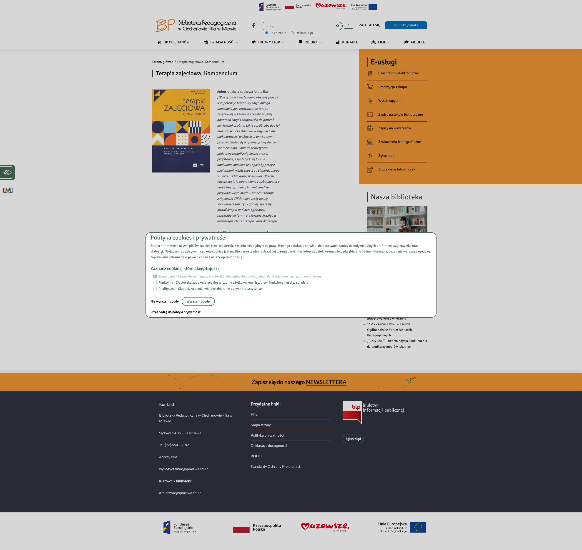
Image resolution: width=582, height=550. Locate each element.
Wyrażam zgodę (198, 301)
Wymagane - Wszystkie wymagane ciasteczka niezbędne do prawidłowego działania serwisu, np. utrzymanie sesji (241, 276)
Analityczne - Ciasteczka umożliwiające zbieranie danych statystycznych (210, 288)
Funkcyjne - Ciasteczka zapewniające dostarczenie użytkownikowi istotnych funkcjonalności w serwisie (233, 282)
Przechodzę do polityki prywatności (176, 312)
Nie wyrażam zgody (165, 301)
